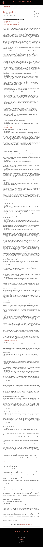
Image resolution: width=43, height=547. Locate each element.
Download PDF (37, 16)
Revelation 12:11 (7, 408)
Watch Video (37, 13)
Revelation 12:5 (6, 182)
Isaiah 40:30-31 (14, 495)
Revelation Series (37, 11)
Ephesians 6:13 (25, 56)
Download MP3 (37, 14)
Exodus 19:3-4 (15, 493)
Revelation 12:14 (7, 483)
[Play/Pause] (3, 19)
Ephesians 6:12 (31, 50)
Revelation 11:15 (14, 376)
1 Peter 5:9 (28, 475)
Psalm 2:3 (6, 235)
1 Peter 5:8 (28, 471)
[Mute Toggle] (19, 19)
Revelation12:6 (6, 205)
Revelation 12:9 (6, 219)
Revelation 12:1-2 (7, 131)
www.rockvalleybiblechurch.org (26, 524)
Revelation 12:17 (7, 277)
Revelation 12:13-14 (7, 264)
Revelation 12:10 (7, 370)
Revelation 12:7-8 (7, 342)
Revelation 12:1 (6, 122)
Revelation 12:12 (7, 452)
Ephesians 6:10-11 (28, 42)
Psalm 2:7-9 (16, 243)
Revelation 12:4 (6, 160)
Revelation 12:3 (6, 148)
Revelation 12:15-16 (7, 503)
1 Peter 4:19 (30, 437)
